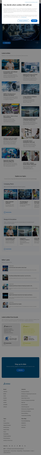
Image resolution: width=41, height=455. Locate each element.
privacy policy (23, 17)
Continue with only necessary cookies (31, 2)
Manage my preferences (23, 20)
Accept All (34, 20)
